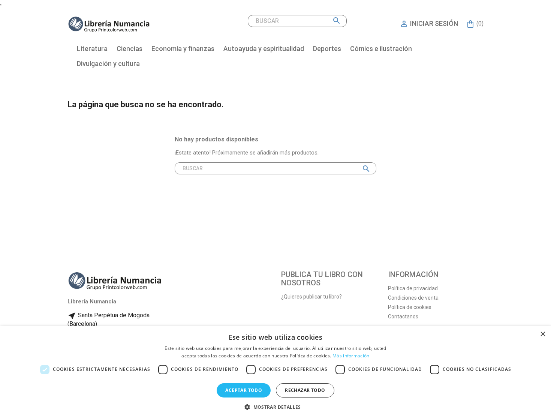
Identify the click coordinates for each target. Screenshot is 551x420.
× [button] (542, 334)
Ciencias (129, 48)
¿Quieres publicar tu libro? (311, 297)
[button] (275, 407)
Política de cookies (409, 307)
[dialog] (275, 373)
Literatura (92, 48)
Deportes (327, 48)
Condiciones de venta (413, 298)
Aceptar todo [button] (243, 390)
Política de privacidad (413, 288)
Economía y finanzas (182, 48)
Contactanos (403, 317)
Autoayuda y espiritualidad (263, 48)
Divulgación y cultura (108, 64)
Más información (351, 355)
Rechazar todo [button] (305, 390)
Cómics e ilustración (381, 48)
